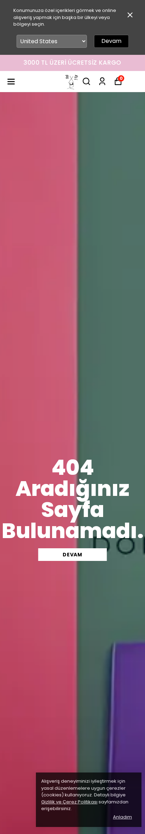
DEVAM (72, 554)
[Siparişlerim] (102, 81)
